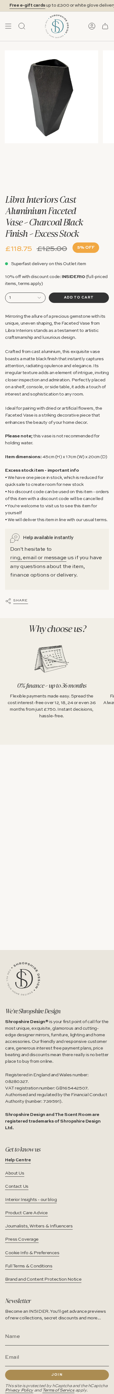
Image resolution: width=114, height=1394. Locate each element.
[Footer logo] (23, 979)
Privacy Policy (19, 1390)
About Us (14, 1173)
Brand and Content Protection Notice (43, 1279)
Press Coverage (22, 1239)
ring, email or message (38, 557)
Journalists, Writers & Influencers (39, 1226)
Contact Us (16, 1186)
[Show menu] (8, 26)
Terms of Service (58, 1390)
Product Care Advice (26, 1213)
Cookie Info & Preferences (32, 1253)
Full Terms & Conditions (28, 1266)
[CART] (105, 26)
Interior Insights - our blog (31, 1200)
